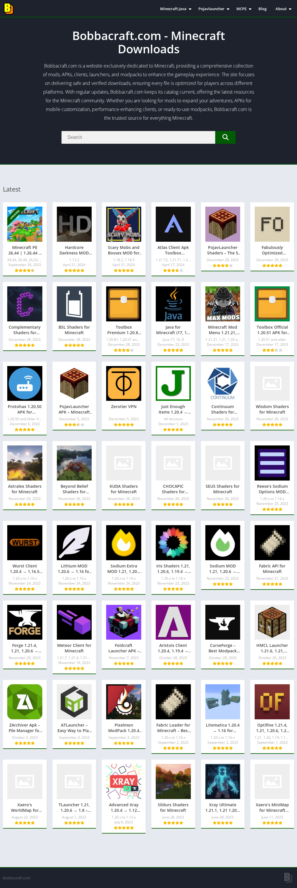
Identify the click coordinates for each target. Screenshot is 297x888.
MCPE (241, 8)
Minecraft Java (173, 8)
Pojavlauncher (211, 8)
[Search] (225, 137)
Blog (262, 8)
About (281, 8)
